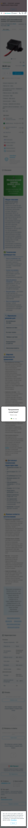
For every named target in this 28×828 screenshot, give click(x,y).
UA (13, 418)
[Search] (22, 13)
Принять (13, 823)
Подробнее (14, 820)
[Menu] (1, 13)
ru (16, 418)
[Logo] (7, 13)
